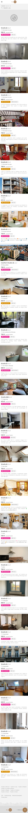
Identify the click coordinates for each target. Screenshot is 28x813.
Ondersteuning (7, 795)
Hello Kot (20, 810)
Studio (3, 28)
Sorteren (5, 6)
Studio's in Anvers (5, 791)
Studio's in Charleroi (15, 790)
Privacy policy (4, 797)
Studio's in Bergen (5, 790)
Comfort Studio (7, 263)
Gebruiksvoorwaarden (17, 795)
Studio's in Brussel (5, 786)
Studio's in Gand (14, 791)
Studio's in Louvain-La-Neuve (7, 788)
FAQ (2, 795)
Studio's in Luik (14, 786)
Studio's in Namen (22, 786)
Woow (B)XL (5, 265)
